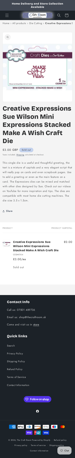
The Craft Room (24, 440)
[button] (7, 15)
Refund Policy (14, 369)
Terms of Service (16, 377)
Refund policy (60, 440)
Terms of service (38, 445)
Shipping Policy (16, 361)
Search (11, 345)
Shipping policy (56, 445)
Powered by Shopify (41, 440)
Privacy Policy (15, 353)
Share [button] (9, 211)
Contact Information (18, 385)
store (36, 324)
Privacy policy (20, 445)
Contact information (39, 450)
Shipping (20, 154)
